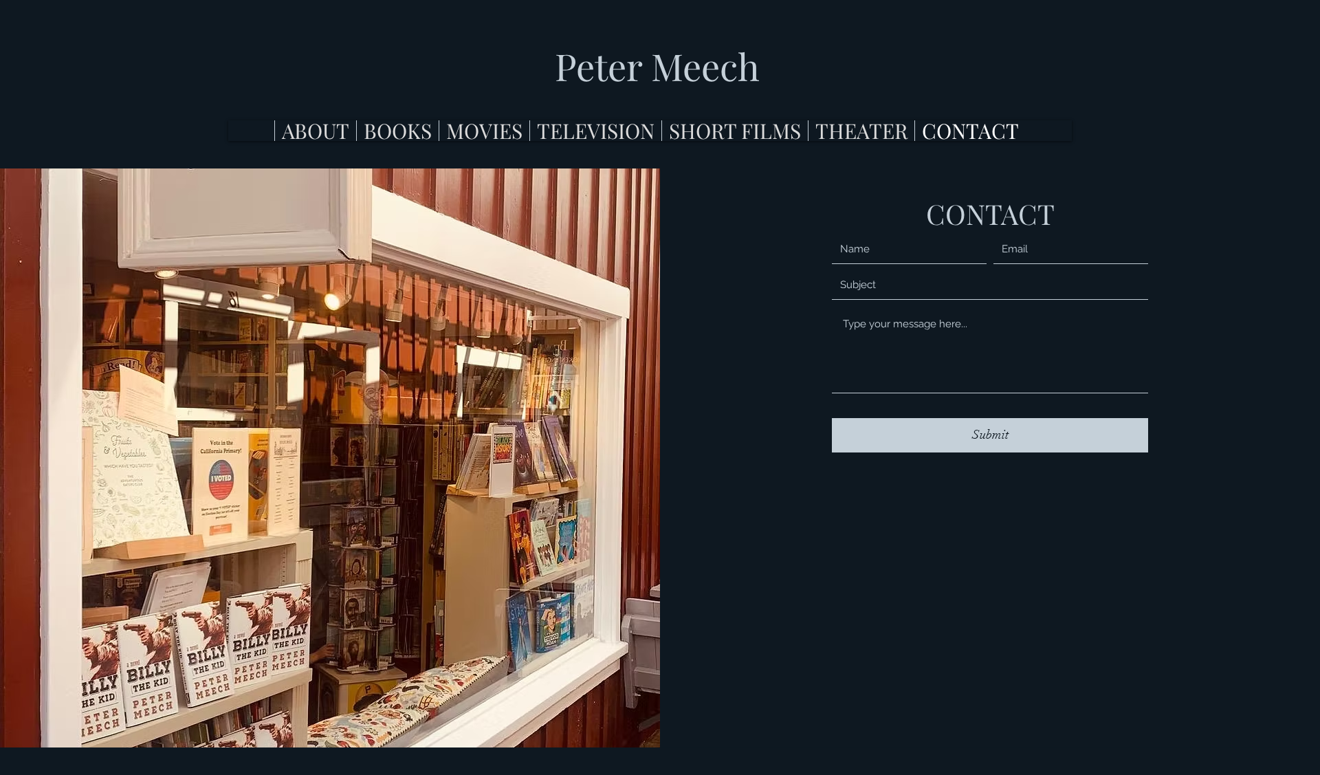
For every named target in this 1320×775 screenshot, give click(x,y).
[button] (397, 130)
